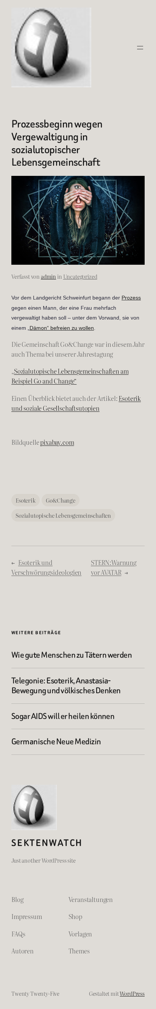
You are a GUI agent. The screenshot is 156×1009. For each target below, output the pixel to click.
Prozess (131, 298)
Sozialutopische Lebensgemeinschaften (63, 515)
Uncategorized (80, 276)
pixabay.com (57, 442)
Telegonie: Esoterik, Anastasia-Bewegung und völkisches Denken (65, 686)
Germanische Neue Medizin (56, 742)
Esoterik (26, 500)
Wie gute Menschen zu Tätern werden (71, 655)
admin (48, 276)
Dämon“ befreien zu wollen (62, 328)
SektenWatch (47, 842)
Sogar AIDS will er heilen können (62, 716)
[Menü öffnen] (140, 47)
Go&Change (60, 500)
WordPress (132, 993)
